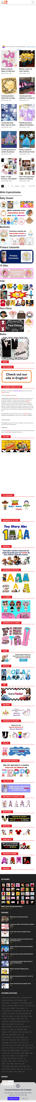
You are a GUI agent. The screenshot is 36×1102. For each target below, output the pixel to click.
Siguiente (17, 186)
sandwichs (12, 1055)
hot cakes (11, 1029)
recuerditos (17, 1053)
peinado (30, 1048)
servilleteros (13, 1058)
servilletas (4, 1058)
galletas (11, 1024)
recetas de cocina (6, 1053)
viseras (3, 1071)
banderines (16, 1003)
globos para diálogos (7, 1026)
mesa (23, 1042)
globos (19, 1024)
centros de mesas (6, 1011)
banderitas (25, 1003)
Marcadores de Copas (14, 997)
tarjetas (12, 1063)
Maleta (3, 997)
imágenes (4, 1032)
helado (3, 1029)
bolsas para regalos (13, 1005)
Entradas (5, 1081)
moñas (11, 1045)
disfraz (18, 1016)
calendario (12, 1008)
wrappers (11, 1071)
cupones (13, 1013)
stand (23, 1061)
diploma (11, 1016)
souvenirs (14, 1061)
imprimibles (20, 1029)
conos (27, 1011)
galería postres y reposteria (19, 1021)
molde (3, 1045)
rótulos (4, 1055)
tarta (20, 1063)
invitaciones (14, 1032)
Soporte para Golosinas (7, 1000)
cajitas (3, 1008)
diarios (3, 1016)
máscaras (27, 1045)
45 (12, 186)
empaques (4, 1018)
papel (3, 1048)
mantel (3, 1040)
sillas (21, 1058)
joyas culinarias (26, 1032)
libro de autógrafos (20, 1037)
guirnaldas (25, 1026)
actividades (20, 1000)
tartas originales (6, 1066)
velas (28, 1069)
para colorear (12, 1048)
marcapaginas (5, 1042)
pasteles (22, 1048)
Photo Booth (26, 997)
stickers (4, 1063)
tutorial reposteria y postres (8, 1069)
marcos (15, 1042)
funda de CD (5, 1021)
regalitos (27, 1053)
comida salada (17, 1011)
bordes (30, 1005)
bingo (3, 1005)
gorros (17, 1026)
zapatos (20, 1071)
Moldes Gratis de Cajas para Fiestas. (12, 906)
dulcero (26, 1016)
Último (23, 186)
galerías (4, 1024)
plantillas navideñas (15, 1050)
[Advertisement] (18, 27)
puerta (25, 1050)
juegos (3, 1034)
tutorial (25, 1066)
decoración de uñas (23, 1013)
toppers (16, 1066)
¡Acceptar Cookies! (13, 1098)
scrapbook (21, 1055)
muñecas (19, 1045)
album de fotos (5, 1003)
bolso (23, 1005)
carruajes (22, 1008)
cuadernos (4, 1013)
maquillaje (22, 1040)
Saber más (24, 1098)
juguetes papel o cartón (14, 1034)
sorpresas (4, 1061)
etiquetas (13, 1018)
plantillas (4, 1050)
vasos (21, 1069)
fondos (22, 1018)
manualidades (12, 1040)
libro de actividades (7, 1037)
